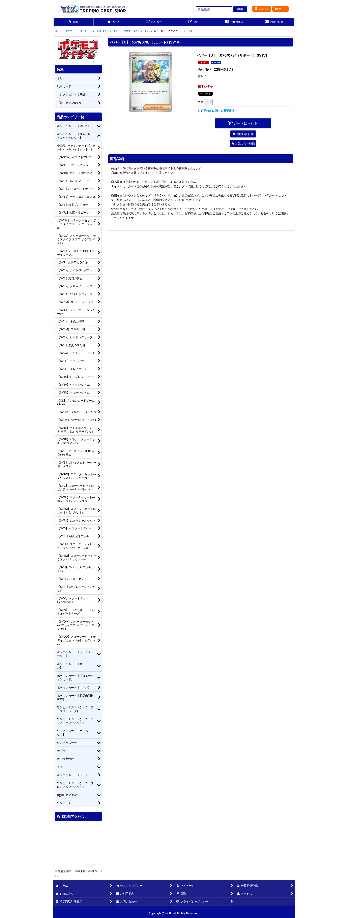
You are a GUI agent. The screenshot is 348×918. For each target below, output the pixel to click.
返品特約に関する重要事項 (218, 110)
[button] (243, 143)
